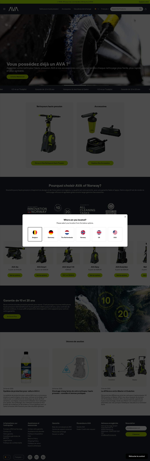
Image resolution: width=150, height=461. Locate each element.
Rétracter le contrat (137, 456)
